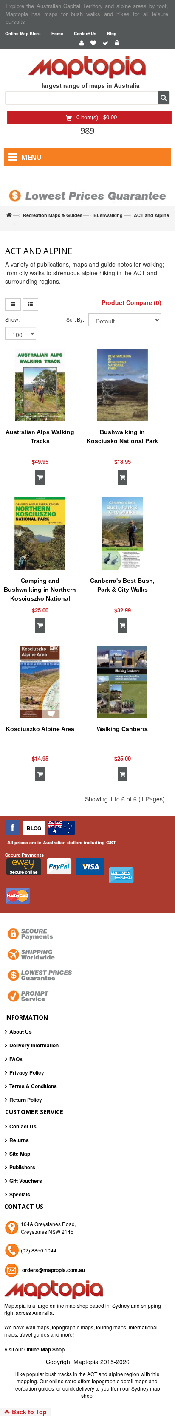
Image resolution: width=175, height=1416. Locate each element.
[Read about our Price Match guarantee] (87, 188)
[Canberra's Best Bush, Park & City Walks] (122, 533)
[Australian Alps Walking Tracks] (40, 385)
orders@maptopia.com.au (53, 1270)
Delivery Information (34, 1045)
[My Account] (81, 43)
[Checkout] (105, 43)
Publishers (22, 1167)
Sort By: (75, 319)
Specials (19, 1194)
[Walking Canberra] (122, 682)
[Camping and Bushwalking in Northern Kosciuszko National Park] (40, 533)
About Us (20, 1031)
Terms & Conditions (33, 1086)
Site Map (19, 1153)
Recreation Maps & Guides (52, 215)
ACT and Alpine (151, 215)
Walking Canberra (122, 728)
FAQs (16, 1059)
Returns (19, 1140)
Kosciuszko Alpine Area (40, 728)
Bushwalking (108, 215)
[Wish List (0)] (93, 43)
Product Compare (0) (131, 302)
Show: (12, 319)
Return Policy (25, 1099)
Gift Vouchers (25, 1181)
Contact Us (85, 34)
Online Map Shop (44, 1349)
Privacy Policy (26, 1072)
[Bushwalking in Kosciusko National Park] (122, 385)
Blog (111, 34)
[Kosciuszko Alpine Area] (40, 682)
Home (57, 34)
